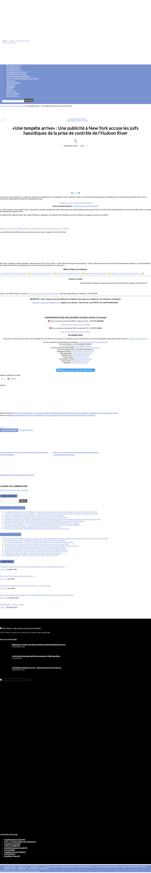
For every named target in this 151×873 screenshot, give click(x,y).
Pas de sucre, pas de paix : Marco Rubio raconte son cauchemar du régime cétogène (35, 540)
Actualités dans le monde (16, 74)
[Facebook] (60, 149)
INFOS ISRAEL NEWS (14, 508)
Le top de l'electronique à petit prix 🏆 (71, 273)
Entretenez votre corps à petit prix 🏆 (98, 273)
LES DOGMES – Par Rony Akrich (12, 604)
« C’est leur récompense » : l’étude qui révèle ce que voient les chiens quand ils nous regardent (38, 542)
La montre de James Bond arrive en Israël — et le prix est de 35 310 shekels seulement (35, 550)
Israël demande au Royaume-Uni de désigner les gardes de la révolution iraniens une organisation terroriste (53, 415)
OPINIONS (10, 85)
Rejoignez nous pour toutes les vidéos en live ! (76, 370)
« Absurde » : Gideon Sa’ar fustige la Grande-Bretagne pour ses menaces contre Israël (35, 517)
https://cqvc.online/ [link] (81, 357)
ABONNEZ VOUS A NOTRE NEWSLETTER (75, 203)
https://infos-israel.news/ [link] (82, 353)
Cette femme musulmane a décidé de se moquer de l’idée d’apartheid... (36, 656)
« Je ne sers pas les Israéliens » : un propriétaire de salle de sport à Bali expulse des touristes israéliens (42, 525)
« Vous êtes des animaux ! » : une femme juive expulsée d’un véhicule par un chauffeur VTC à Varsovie (41, 523)
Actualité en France (13, 70)
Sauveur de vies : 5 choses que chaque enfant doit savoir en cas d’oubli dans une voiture (36, 544)
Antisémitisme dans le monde (17, 76)
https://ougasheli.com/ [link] (80, 363)
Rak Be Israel (11, 91)
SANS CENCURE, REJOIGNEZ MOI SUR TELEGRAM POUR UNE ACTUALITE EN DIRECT (34, 228)
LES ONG (9, 89)
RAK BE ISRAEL (12, 534)
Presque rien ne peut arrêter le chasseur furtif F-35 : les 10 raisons (25, 585)
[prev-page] (1, 478)
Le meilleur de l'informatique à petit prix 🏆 (16, 273)
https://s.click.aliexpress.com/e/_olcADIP (75, 332)
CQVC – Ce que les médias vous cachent (22, 78)
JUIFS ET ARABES (13, 83)
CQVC (75, 142)
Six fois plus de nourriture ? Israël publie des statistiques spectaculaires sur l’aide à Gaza (36, 528)
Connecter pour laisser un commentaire (14, 490)
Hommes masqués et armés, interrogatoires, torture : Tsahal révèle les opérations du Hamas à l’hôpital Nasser (44, 521)
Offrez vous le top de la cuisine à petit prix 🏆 (128, 273)
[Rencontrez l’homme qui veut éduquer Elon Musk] (9, 472)
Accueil (2, 106)
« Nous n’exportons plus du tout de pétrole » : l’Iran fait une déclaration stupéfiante (34, 516)
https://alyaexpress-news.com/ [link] (83, 351)
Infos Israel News (13, 94)
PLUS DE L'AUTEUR (26, 430)
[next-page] (5, 478)
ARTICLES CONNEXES (9, 430)
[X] (68, 149)
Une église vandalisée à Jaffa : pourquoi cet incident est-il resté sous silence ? (32, 527)
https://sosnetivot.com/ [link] (84, 359)
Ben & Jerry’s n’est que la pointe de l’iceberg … (17, 576)
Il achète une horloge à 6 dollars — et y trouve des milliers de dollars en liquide (32, 553)
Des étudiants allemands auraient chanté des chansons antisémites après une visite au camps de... (37, 595)
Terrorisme (10, 81)
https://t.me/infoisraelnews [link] (138, 339)
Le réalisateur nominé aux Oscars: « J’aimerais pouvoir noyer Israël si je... (37, 668)
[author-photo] (5, 426)
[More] (90, 149)
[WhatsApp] (82, 149)
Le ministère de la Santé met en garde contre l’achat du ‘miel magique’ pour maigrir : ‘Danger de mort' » (41, 546)
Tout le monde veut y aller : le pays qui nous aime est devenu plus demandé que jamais (35, 551)
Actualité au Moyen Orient (16, 72)
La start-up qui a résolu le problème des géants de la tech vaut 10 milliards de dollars (35, 548)
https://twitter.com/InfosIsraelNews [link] (88, 348)
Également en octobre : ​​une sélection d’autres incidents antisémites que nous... (39, 644)
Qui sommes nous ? (13, 65)
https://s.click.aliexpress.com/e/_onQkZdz (75, 324)
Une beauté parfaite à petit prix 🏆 (44, 273)
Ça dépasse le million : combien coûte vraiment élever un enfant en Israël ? (31, 555)
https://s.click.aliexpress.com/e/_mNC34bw (43, 293)
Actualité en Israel (13, 68)
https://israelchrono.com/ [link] (81, 361)
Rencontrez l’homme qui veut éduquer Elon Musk (17, 475)
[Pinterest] (75, 149)
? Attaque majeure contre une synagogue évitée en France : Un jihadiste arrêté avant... (32, 566)
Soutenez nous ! (12, 96)
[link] (93, 342)
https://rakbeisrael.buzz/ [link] (81, 355)
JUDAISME (10, 87)
